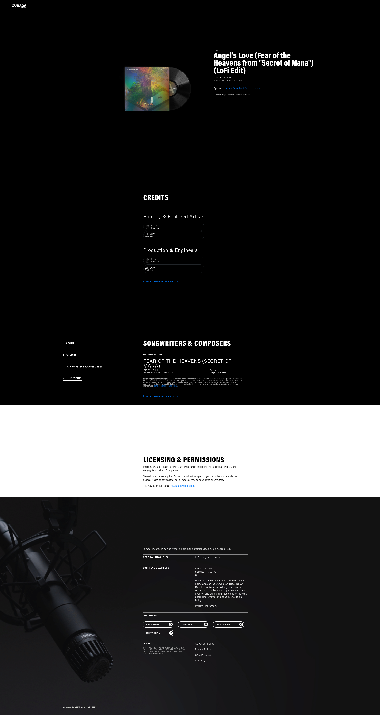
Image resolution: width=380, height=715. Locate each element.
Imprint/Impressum (206, 606)
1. (68, 343)
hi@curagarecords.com (182, 486)
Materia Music (180, 549)
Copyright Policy (204, 644)
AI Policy (200, 661)
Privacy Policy (203, 649)
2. (70, 355)
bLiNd (216, 78)
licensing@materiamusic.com (165, 386)
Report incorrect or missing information (160, 396)
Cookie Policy (203, 655)
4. (72, 378)
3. (83, 367)
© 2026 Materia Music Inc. (80, 708)
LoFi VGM (226, 78)
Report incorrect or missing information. (160, 282)
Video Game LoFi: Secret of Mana (243, 88)
